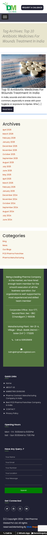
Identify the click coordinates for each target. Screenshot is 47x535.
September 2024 (10, 207)
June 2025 (7, 170)
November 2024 (10, 199)
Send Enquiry (40, 533)
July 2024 (7, 215)
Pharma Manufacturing (13, 257)
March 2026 (8, 133)
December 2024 (10, 195)
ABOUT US (10, 387)
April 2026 (7, 129)
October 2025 (9, 154)
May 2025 (7, 174)
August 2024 (8, 211)
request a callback (32, 7)
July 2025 (7, 166)
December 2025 (10, 146)
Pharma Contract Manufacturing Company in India (21, 397)
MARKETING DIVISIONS (15, 391)
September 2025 (10, 158)
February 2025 (9, 187)
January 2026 (9, 142)
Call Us (8, 533)
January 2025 (9, 191)
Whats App (24, 533)
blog (5, 241)
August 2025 (8, 162)
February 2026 (9, 138)
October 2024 (9, 203)
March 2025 (8, 183)
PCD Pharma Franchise (13, 253)
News (5, 245)
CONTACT (10, 409)
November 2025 (10, 150)
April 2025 (7, 178)
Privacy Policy (12, 413)
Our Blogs (7, 249)
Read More (7, 109)
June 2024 (7, 219)
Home (8, 383)
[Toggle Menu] (5, 17)
